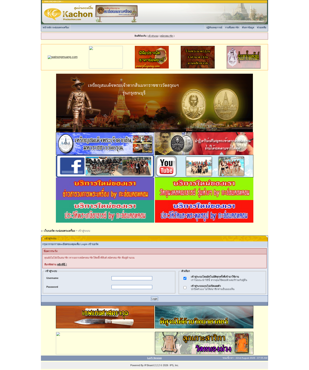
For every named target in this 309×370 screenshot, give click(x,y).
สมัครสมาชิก (166, 36)
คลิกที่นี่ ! (62, 264)
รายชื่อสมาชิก (232, 27)
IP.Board (149, 365)
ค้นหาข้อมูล (248, 27)
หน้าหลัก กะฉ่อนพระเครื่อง (56, 27)
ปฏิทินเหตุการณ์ (214, 27)
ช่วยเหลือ (261, 27)
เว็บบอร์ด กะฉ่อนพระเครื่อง (59, 230)
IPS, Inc (174, 365)
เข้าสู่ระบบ (153, 36)
